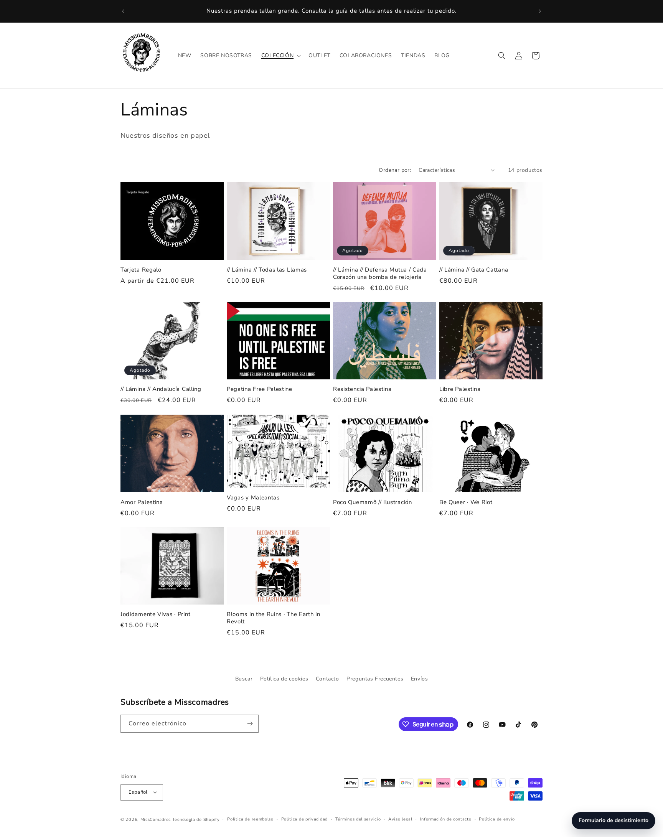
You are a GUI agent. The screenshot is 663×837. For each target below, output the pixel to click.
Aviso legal (400, 819)
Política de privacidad (304, 819)
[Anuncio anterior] (123, 11)
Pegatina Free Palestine (259, 389)
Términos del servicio (358, 819)
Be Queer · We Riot (465, 502)
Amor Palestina (141, 502)
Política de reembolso (250, 819)
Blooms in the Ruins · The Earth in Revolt (273, 618)
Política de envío (497, 819)
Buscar (244, 678)
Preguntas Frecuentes (374, 678)
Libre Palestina (459, 389)
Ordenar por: (395, 170)
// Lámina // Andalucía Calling (160, 389)
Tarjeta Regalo (141, 269)
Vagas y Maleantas (253, 497)
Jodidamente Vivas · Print (155, 614)
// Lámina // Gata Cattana (473, 269)
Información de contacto (445, 819)
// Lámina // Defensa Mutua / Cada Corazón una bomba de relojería (380, 273)
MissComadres (155, 819)
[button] (280, 56)
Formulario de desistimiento (613, 820)
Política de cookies (284, 678)
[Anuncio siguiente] (539, 11)
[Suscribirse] (249, 724)
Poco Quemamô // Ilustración (372, 502)
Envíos (419, 678)
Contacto (327, 678)
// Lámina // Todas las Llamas (267, 269)
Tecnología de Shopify (196, 819)
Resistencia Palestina (362, 389)
